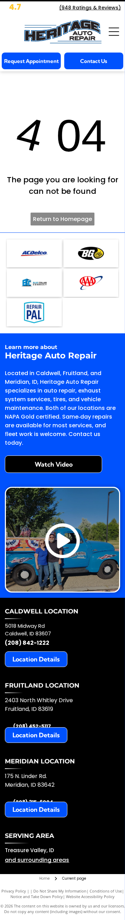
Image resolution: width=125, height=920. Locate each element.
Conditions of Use (106, 891)
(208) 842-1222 (27, 643)
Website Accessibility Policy (90, 896)
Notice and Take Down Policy (36, 896)
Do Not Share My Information (59, 891)
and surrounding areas (37, 860)
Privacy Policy (13, 891)
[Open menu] (114, 31)
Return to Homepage (62, 219)
